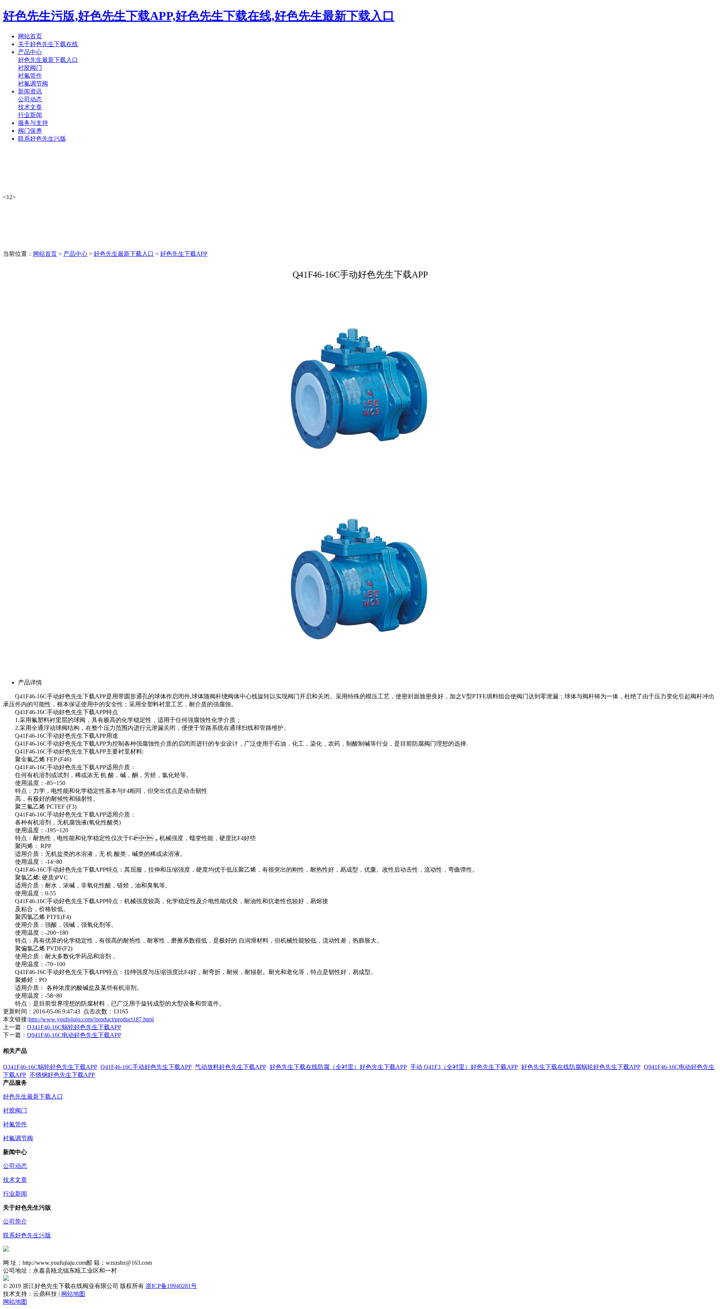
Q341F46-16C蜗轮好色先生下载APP (74, 1027)
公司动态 (30, 99)
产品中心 (75, 254)
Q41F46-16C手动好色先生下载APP (146, 1067)
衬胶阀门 (30, 68)
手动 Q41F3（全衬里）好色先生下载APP (464, 1067)
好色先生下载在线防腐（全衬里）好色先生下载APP (338, 1067)
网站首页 (45, 254)
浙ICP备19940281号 (171, 1286)
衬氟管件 (30, 75)
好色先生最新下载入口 (48, 60)
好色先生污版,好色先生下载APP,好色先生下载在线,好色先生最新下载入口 (198, 16)
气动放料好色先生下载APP (230, 1067)
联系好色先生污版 (27, 1235)
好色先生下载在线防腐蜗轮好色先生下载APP (580, 1067)
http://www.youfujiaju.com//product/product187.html (91, 1019)
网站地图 (73, 1294)
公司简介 (15, 1221)
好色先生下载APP (183, 254)
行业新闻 (30, 115)
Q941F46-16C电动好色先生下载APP (74, 1035)
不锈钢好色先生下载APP (62, 1075)
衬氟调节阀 (33, 83)
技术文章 (30, 107)
